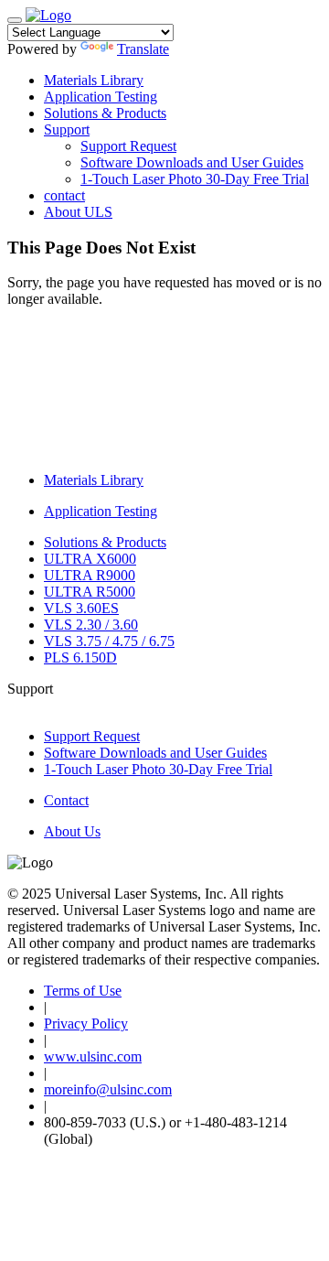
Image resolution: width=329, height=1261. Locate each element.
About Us (72, 831)
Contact (66, 800)
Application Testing (100, 96)
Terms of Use (83, 990)
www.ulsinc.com (93, 1056)
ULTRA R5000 (89, 591)
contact (64, 195)
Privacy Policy (86, 1023)
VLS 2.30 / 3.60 (91, 624)
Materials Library (93, 80)
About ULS (78, 212)
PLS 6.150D (80, 657)
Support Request (128, 146)
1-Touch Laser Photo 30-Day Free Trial (194, 179)
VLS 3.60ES (81, 608)
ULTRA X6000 (90, 558)
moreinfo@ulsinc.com (108, 1089)
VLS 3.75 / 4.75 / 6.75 (109, 641)
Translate (143, 49)
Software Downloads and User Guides (191, 162)
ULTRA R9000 (89, 575)
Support (67, 129)
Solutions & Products (105, 113)
